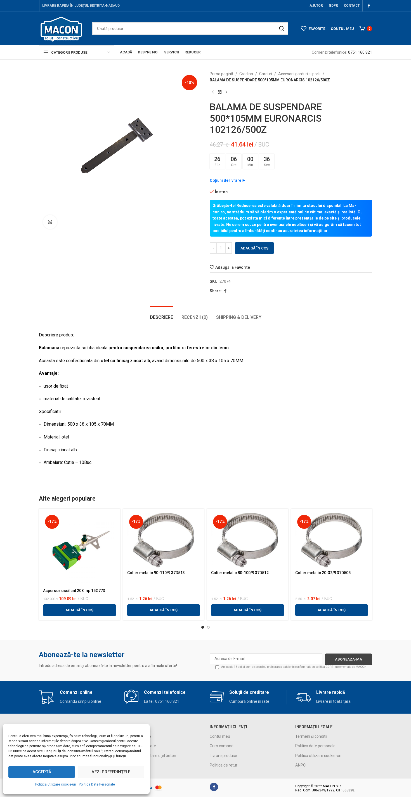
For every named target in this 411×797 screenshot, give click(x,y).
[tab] (161, 314)
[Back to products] (219, 92)
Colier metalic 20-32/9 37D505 (323, 572)
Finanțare (132, 765)
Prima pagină (221, 74)
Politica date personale (315, 746)
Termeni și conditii (311, 736)
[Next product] (226, 92)
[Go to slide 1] (202, 627)
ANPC (300, 765)
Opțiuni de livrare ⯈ (227, 180)
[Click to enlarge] (50, 222)
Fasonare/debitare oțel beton (150, 755)
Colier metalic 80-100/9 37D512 (240, 572)
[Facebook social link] (368, 6)
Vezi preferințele (111, 771)
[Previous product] (213, 92)
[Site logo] (61, 28)
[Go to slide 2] (208, 627)
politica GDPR (324, 666)
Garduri (265, 74)
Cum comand (221, 746)
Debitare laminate (140, 746)
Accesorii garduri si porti (299, 74)
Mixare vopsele (137, 736)
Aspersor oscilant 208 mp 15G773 (74, 590)
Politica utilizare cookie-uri (55, 784)
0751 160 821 (360, 52)
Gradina (246, 74)
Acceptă (41, 771)
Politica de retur (223, 765)
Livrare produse (223, 755)
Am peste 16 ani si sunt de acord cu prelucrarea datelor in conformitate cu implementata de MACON (294, 666)
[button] (79, 610)
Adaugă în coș (254, 248)
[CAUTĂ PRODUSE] (281, 28)
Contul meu (220, 736)
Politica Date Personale (97, 784)
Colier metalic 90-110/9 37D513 (156, 572)
